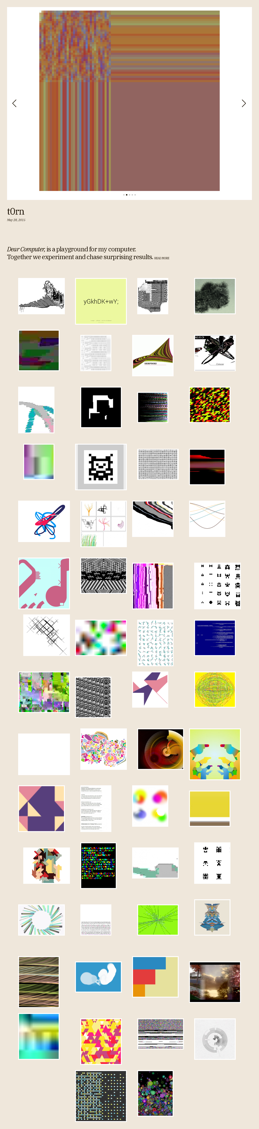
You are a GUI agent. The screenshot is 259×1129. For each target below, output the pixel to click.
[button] (14, 103)
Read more (161, 258)
